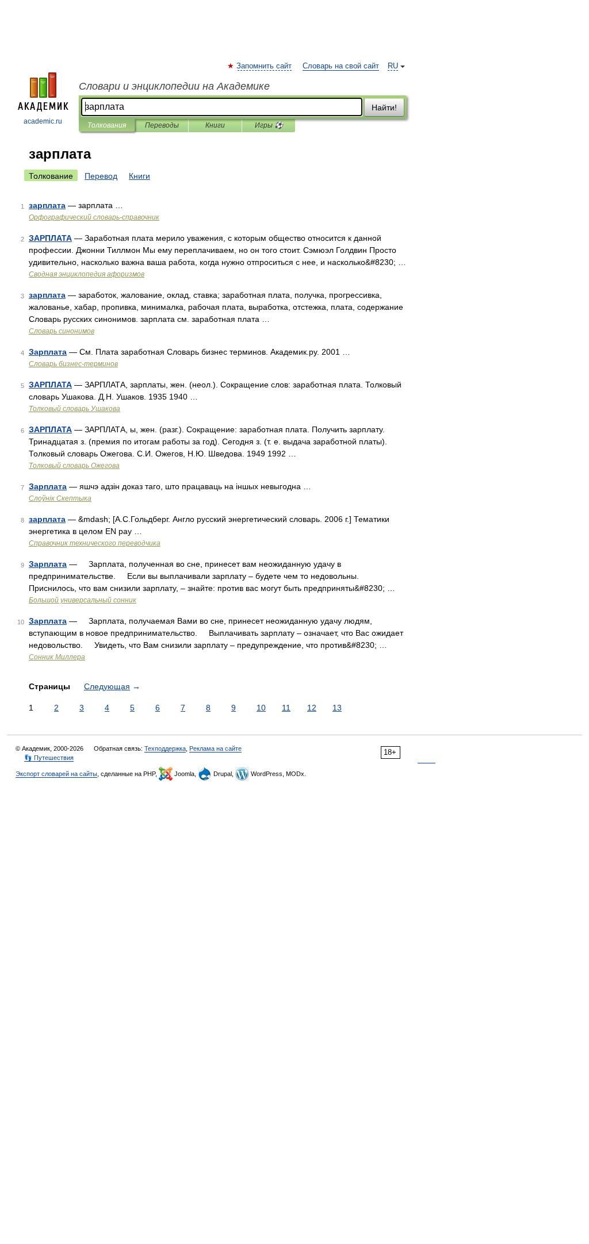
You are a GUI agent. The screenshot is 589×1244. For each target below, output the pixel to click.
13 (337, 707)
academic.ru (43, 121)
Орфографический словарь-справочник (94, 217)
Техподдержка (165, 748)
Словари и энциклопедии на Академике (174, 86)
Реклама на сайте (215, 748)
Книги (215, 125)
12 (311, 707)
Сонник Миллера (57, 657)
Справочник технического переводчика (94, 543)
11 (286, 707)
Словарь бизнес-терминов (73, 364)
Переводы (162, 125)
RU (393, 66)
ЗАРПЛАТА (50, 238)
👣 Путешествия (49, 757)
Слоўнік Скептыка (60, 498)
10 (261, 707)
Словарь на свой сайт (341, 66)
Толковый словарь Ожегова (74, 466)
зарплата (47, 205)
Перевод (101, 176)
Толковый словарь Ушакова (74, 409)
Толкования (106, 125)
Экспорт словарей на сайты (56, 773)
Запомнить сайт (265, 66)
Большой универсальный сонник (82, 600)
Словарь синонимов (61, 331)
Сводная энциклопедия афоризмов (86, 274)
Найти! (384, 107)
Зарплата (48, 351)
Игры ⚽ (269, 125)
